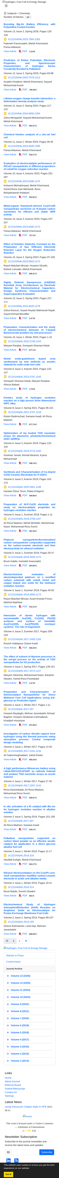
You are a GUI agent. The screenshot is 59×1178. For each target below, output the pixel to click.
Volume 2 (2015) (20, 1053)
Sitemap (9, 1096)
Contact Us (11, 1092)
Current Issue (13, 961)
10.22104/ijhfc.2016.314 (21, 887)
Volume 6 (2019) (20, 1025)
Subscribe (46, 1152)
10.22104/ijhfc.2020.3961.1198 (24, 487)
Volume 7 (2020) (20, 1018)
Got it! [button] (8, 1174)
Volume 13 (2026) (20, 976)
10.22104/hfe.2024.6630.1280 (24, 146)
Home (8, 1077)
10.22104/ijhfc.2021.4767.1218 (24, 412)
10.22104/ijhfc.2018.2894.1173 (24, 594)
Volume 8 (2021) (20, 1011)
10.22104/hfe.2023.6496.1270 (24, 181)
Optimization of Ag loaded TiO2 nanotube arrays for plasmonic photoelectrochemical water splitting (29, 436)
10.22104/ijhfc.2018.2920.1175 (24, 557)
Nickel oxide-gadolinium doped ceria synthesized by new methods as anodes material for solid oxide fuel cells (29, 361)
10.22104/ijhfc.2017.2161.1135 (24, 751)
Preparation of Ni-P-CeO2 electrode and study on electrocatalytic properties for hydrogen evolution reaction (29, 507)
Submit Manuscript (15, 1088)
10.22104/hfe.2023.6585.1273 (24, 226)
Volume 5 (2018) (20, 1032)
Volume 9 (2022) (20, 1004)
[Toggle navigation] (28, 6)
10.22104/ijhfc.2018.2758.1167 (24, 518)
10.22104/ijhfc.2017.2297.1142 (24, 785)
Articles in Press (15, 955)
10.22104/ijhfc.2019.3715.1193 (24, 451)
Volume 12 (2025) (20, 983)
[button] (30, 1168)
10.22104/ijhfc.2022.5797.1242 (24, 376)
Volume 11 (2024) (20, 990)
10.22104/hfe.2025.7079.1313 (24, 77)
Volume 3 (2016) (20, 1046)
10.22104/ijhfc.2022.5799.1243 (24, 341)
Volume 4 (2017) (20, 1039)
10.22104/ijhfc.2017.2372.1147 (24, 671)
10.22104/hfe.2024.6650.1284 (24, 113)
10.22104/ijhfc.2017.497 (21, 709)
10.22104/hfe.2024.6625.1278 (24, 306)
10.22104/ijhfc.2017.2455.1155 (24, 639)
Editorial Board (13, 1085)
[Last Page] (26, 941)
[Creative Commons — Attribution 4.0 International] (29, 1117)
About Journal (12, 1081)
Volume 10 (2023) (20, 997)
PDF (28, 51)
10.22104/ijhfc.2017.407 (21, 821)
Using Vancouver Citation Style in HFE (25, 1106)
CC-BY (27, 1130)
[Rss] (16, 1161)
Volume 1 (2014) (20, 1060)
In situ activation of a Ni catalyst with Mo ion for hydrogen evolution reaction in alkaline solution (29, 809)
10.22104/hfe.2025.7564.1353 (24, 39)
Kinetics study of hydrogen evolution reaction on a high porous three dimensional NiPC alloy (29, 400)
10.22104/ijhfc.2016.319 (21, 855)
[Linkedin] (8, 1161)
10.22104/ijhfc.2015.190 (21, 921)
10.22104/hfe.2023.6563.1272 (24, 261)
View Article (10, 51)
